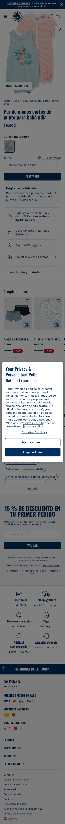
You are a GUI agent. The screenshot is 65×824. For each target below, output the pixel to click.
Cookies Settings (34, 432)
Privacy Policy (33, 426)
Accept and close (32, 452)
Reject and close (31, 442)
